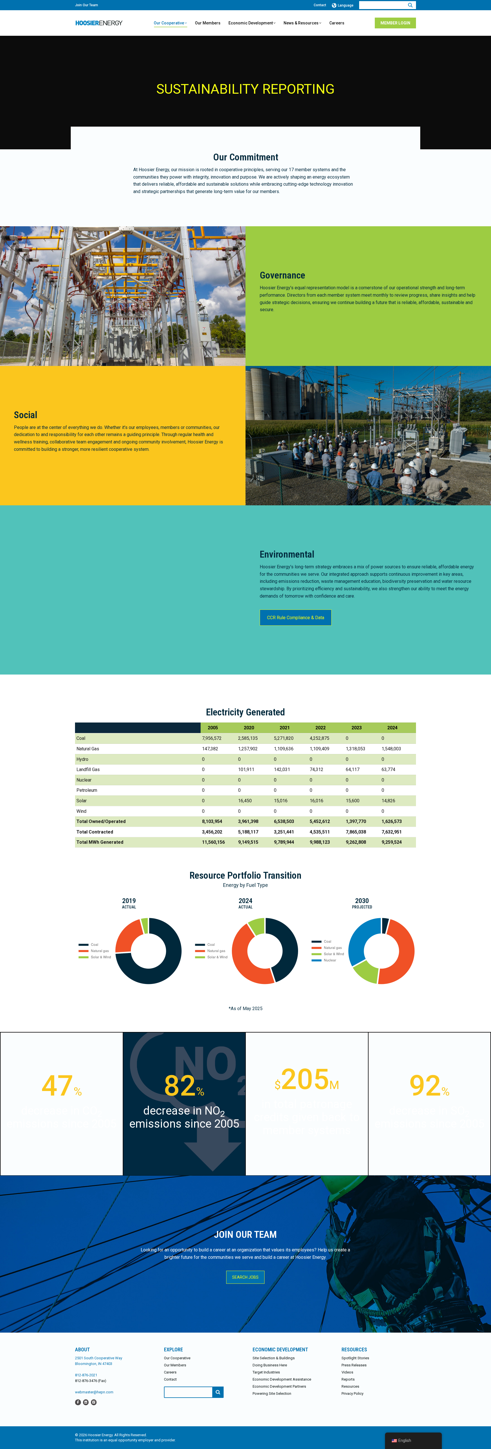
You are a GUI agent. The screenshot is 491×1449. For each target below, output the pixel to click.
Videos (347, 1372)
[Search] (410, 5)
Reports (348, 1379)
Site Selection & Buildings (274, 1358)
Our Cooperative (177, 1358)
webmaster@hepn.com (94, 1392)
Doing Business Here (270, 1365)
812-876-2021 (86, 1375)
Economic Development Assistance (282, 1379)
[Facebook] (78, 1402)
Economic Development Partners (279, 1386)
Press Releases (354, 1365)
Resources (350, 1386)
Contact (320, 5)
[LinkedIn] (86, 1402)
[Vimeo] (94, 1402)
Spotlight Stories (355, 1358)
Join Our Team (86, 5)
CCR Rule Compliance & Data (295, 617)
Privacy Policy (352, 1393)
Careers (170, 1372)
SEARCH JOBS (245, 1277)
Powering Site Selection (272, 1393)
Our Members (175, 1365)
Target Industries (266, 1372)
